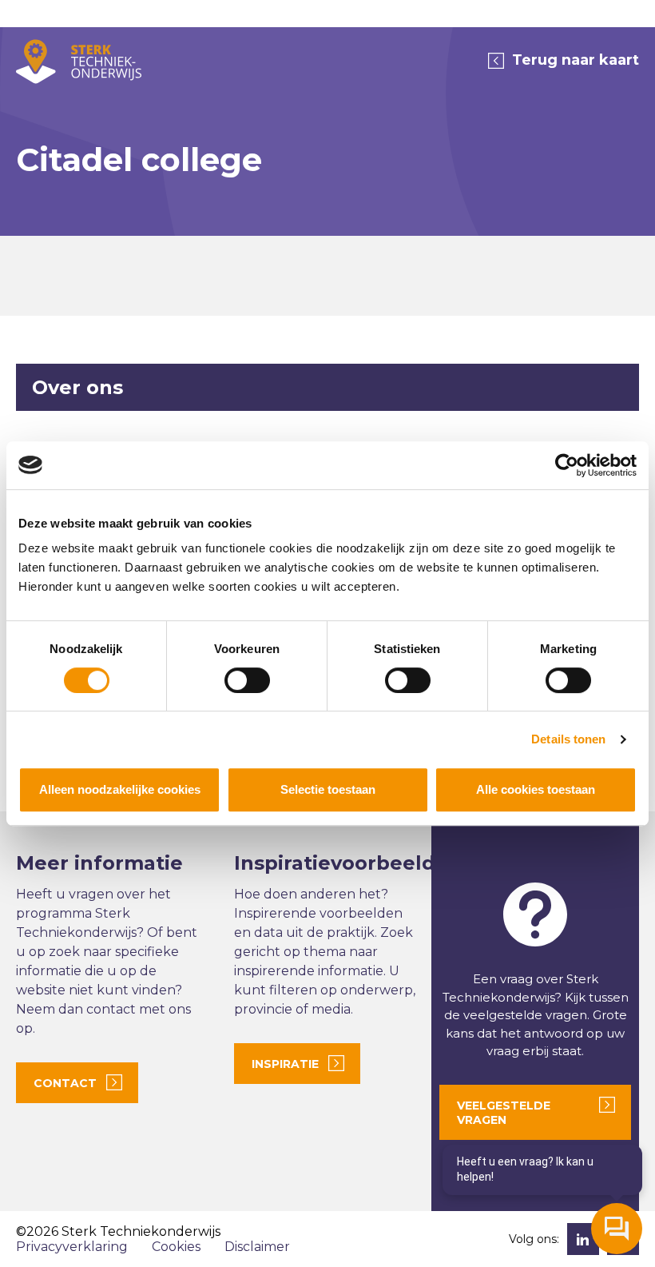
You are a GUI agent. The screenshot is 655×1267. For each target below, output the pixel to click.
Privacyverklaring (72, 1246)
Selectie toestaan (327, 789)
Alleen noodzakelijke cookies (119, 789)
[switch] (247, 680)
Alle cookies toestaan (535, 789)
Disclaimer (257, 1246)
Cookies (176, 1246)
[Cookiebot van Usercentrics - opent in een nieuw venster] (567, 465)
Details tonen (568, 739)
